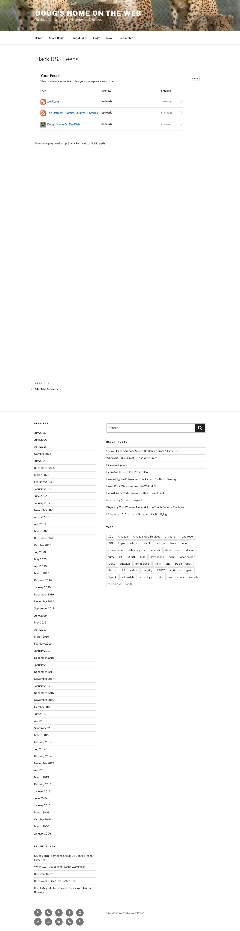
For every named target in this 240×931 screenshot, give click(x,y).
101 (110, 536)
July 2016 (40, 713)
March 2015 (41, 735)
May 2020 (40, 559)
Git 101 (131, 556)
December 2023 (44, 467)
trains (160, 577)
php (168, 563)
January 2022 (42, 503)
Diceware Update (44, 874)
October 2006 (43, 819)
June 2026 (40, 439)
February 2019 (43, 643)
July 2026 (40, 432)
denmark (155, 550)
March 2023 (41, 474)
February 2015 (43, 742)
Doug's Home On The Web (88, 13)
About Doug (56, 37)
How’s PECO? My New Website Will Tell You (132, 486)
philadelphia (142, 563)
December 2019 (44, 594)
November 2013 (44, 763)
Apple (121, 543)
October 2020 (42, 545)
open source (187, 556)
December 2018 (44, 657)
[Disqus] (120, 203)
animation (171, 536)
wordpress (114, 583)
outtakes (125, 563)
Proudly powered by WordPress (125, 912)
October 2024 (42, 453)
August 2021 (42, 517)
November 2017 (44, 678)
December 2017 (44, 671)
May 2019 (40, 622)
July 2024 (40, 460)
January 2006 (42, 833)
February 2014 (43, 756)
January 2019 (42, 650)
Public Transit (183, 563)
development (173, 550)
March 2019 (41, 636)
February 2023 (43, 481)
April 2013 (40, 770)
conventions (115, 550)
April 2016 (40, 721)
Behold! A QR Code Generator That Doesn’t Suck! (135, 493)
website (193, 577)
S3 (123, 570)
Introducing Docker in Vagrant (124, 500)
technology (145, 577)
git (120, 556)
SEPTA (161, 570)
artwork (134, 543)
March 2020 (41, 573)
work (129, 583)
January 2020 (42, 587)
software (175, 570)
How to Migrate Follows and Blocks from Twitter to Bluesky (141, 479)
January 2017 (42, 685)
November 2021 (44, 510)
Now (109, 37)
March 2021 (41, 531)
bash (173, 543)
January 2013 (42, 791)
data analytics (136, 550)
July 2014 (40, 749)
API (110, 543)
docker (190, 550)
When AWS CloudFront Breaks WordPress (59, 866)
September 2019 (44, 608)
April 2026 (40, 446)
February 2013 (43, 784)
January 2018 (42, 664)
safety (134, 570)
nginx (172, 556)
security (147, 570)
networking (157, 556)
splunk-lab (128, 577)
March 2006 (42, 826)
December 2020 (44, 538)
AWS (147, 543)
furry (111, 556)
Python (112, 570)
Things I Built (78, 37)
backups (160, 543)
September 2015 (44, 728)
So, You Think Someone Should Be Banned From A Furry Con (142, 451)
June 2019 (40, 615)
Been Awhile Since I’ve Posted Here (55, 880)
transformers (176, 577)
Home (38, 37)
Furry (96, 37)
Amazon (123, 536)
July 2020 (40, 552)
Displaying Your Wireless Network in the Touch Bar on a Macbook (145, 507)
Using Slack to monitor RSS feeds (82, 143)
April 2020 (40, 566)
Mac (143, 556)
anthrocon (188, 536)
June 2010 (40, 798)
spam (189, 570)
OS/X (111, 563)
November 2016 (44, 699)
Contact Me (125, 37)
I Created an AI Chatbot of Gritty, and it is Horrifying (136, 514)
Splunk (112, 577)
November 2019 (44, 601)
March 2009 (42, 812)
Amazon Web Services (146, 536)
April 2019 (40, 629)
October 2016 (42, 707)
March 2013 (41, 777)
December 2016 (44, 692)
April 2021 (40, 524)
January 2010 (42, 805)
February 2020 (43, 580)
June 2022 (40, 495)
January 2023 (42, 489)
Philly (157, 563)
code (184, 543)
